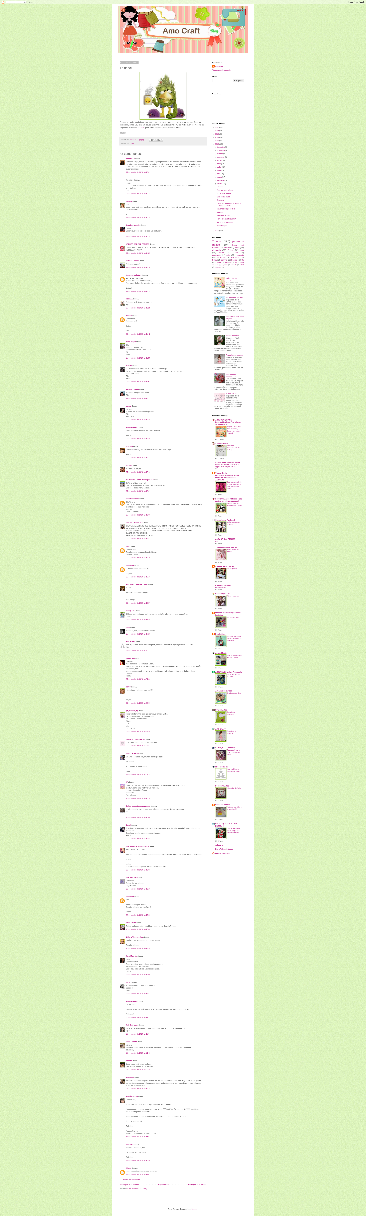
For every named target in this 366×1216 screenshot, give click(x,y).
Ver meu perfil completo (221, 70)
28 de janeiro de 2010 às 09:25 (138, 774)
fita (242, 260)
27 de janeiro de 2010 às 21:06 (138, 679)
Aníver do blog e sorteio (226, 209)
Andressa (130, 1077)
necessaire (221, 258)
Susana (129, 1061)
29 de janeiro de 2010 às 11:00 (138, 975)
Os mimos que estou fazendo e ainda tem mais (229, 204)
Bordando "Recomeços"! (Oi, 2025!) (233, 448)
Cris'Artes (130, 1144)
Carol (128, 825)
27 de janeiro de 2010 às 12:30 (138, 439)
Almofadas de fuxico (234, 788)
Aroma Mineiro (221, 653)
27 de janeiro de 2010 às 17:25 (138, 634)
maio (219, 170)
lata (236, 262)
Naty (128, 627)
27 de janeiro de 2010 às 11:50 (138, 358)
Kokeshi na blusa (223, 197)
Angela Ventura (132, 428)
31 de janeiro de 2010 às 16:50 (138, 1160)
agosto (220, 160)
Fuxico (235, 253)
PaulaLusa (130, 658)
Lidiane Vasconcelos (134, 937)
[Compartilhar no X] (156, 140)
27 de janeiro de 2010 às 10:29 (138, 237)
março (219, 177)
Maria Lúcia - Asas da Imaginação (140, 480)
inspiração (240, 255)
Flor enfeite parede (224, 193)
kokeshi (233, 265)
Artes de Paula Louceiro (225, 566)
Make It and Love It (222, 853)
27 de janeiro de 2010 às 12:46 (138, 472)
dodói (132, 143)
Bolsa (214, 260)
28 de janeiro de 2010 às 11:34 (138, 839)
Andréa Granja (132, 1096)
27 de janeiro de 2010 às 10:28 (138, 217)
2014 (217, 131)
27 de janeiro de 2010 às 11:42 (138, 334)
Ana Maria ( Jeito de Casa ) (137, 584)
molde (221, 253)
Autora (129, 316)
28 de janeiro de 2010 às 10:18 (138, 798)
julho (219, 164)
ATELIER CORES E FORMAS (137, 244)
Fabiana (129, 299)
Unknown (130, 565)
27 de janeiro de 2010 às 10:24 (138, 194)
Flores (227, 247)
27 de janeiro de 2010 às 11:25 (138, 308)
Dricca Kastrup (132, 754)
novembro (221, 150)
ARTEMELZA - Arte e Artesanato (228, 672)
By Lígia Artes (221, 710)
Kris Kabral (130, 642)
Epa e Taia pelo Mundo (224, 849)
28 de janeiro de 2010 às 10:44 (138, 817)
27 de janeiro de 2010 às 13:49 (138, 558)
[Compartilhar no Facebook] (158, 140)
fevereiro (220, 181)
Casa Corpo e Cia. (222, 594)
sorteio (141, 127)
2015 (217, 127)
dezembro (221, 147)
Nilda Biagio (131, 342)
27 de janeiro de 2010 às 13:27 (138, 539)
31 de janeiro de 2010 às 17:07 (138, 1175)
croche (218, 262)
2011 (217, 141)
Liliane (128, 1168)
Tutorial (216, 241)
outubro (220, 154)
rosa (242, 250)
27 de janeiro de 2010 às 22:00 (138, 703)
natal (228, 255)
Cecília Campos (132, 499)
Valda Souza (131, 923)
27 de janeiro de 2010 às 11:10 (138, 267)
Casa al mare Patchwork (225, 520)
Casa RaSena (131, 1042)
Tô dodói (220, 187)
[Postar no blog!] (153, 140)
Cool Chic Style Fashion (135, 739)
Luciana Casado (132, 261)
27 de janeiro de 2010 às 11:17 (138, 291)
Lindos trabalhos (232, 336)
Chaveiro (220, 200)
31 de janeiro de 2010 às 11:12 (138, 1089)
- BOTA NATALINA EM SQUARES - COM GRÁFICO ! (233, 830)
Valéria (129, 366)
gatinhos (228, 262)
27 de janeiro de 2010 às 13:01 (138, 491)
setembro (221, 157)
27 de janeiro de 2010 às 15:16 (138, 577)
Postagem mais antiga (197, 1185)
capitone (225, 265)
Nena (128, 547)
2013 (217, 134)
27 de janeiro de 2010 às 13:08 (138, 515)
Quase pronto (232, 568)
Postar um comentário (131, 1180)
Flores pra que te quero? (226, 219)
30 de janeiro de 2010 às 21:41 (138, 1053)
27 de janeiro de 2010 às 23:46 (138, 732)
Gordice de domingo (234, 693)
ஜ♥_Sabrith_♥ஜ (132, 711)
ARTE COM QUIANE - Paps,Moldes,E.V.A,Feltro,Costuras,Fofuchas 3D (228, 422)
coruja (128, 406)
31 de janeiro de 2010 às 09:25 (138, 1070)
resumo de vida (220, 587)
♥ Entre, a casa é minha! (225, 748)
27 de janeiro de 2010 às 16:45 (138, 620)
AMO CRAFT (220, 729)
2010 (217, 144)
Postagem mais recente (129, 1185)
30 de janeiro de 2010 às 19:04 (138, 1034)
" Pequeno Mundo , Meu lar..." (227, 547)
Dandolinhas (220, 634)
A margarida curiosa (223, 691)
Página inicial (163, 1185)
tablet (242, 265)
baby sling (218, 267)
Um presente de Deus (234, 297)
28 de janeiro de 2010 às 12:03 (138, 870)
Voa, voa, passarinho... (225, 190)
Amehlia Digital (221, 444)
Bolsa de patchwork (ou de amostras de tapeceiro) (234, 638)
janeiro (220, 184)
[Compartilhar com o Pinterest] (161, 140)
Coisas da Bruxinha (223, 585)
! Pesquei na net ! (222, 767)
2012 (217, 137)
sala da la (219, 845)
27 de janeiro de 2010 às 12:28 (138, 420)
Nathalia (129, 447)
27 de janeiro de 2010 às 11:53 (138, 382)
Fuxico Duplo (222, 226)
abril (219, 174)
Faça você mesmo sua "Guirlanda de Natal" (233, 752)
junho (219, 167)
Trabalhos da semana (234, 355)
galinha (224, 260)
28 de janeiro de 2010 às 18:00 (138, 929)
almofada (216, 250)
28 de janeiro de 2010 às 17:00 (138, 915)
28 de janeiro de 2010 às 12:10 (138, 889)
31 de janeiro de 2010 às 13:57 (138, 1137)
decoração (216, 255)
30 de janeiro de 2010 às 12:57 (138, 1017)
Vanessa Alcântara (134, 275)
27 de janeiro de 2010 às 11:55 (138, 398)
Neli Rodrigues (132, 1025)
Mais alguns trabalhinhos (231, 375)
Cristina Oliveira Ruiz (134, 523)
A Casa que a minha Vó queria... (228, 462)
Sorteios (220, 212)
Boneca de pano (232, 617)
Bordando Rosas (223, 216)
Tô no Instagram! (233, 596)
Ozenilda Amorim (133, 225)
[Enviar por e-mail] (150, 140)
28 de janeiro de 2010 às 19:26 (138, 948)
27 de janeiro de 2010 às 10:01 (138, 172)
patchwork (235, 258)
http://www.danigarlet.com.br (137, 846)
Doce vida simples (222, 805)
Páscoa (234, 260)
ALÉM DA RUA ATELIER (225, 539)
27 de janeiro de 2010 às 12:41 (138, 458)
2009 (217, 231)
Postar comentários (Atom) (136, 1189)
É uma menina (231, 393)
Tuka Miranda (131, 956)
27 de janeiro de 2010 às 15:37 (138, 603)
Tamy (128, 687)
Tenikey (129, 466)
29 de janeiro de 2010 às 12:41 (138, 994)
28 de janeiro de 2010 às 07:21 (138, 746)
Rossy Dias (131, 611)
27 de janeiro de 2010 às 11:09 (138, 253)
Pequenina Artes (222, 786)
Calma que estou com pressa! (138, 806)
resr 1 (217, 541)
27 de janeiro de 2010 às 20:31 (138, 651)
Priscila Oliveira (132, 389)
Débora (129, 201)
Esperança (130, 159)
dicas (237, 247)
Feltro (230, 250)
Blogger (194, 1209)
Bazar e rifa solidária (225, 222)
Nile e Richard (132, 877)
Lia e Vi (129, 982)
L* (127, 782)
